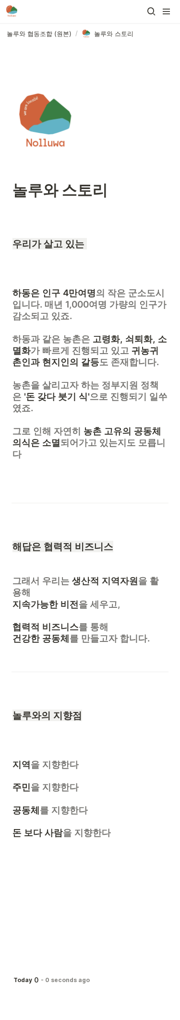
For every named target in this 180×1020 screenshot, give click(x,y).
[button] (151, 11)
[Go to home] (12, 11)
